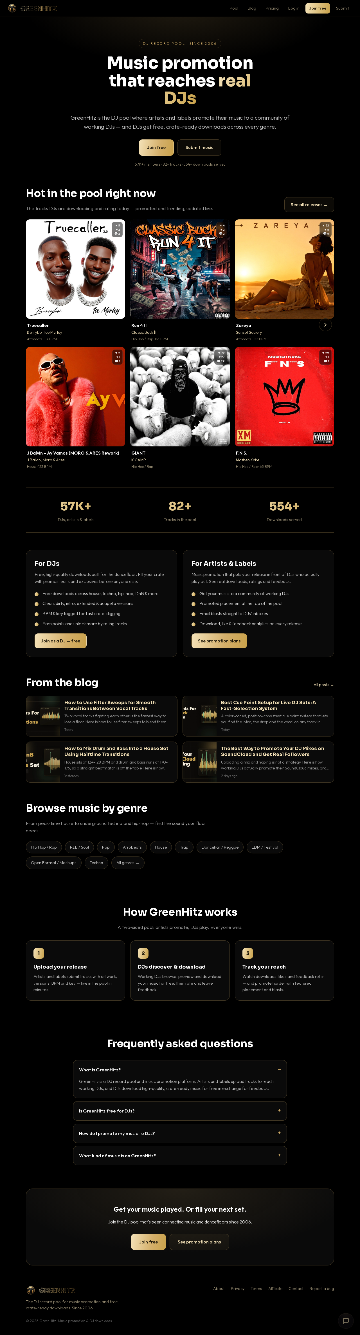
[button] (117, 310)
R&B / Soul (79, 847)
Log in (294, 8)
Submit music (199, 147)
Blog (252, 8)
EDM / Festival (265, 847)
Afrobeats (132, 847)
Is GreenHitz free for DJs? (107, 1111)
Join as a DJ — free (60, 641)
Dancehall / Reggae (220, 847)
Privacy (237, 1288)
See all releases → (309, 204)
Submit (342, 8)
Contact (296, 1288)
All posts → (324, 684)
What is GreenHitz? (100, 1070)
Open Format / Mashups (53, 862)
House (161, 847)
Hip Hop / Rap (44, 847)
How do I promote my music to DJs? (117, 1133)
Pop (106, 847)
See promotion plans (219, 641)
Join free (318, 8)
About (219, 1288)
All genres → (128, 862)
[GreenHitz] (32, 8)
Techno (96, 862)
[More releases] (325, 324)
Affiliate (275, 1288)
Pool (234, 8)
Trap (184, 847)
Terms (256, 1288)
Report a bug (322, 1288)
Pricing (272, 8)
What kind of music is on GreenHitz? (117, 1155)
